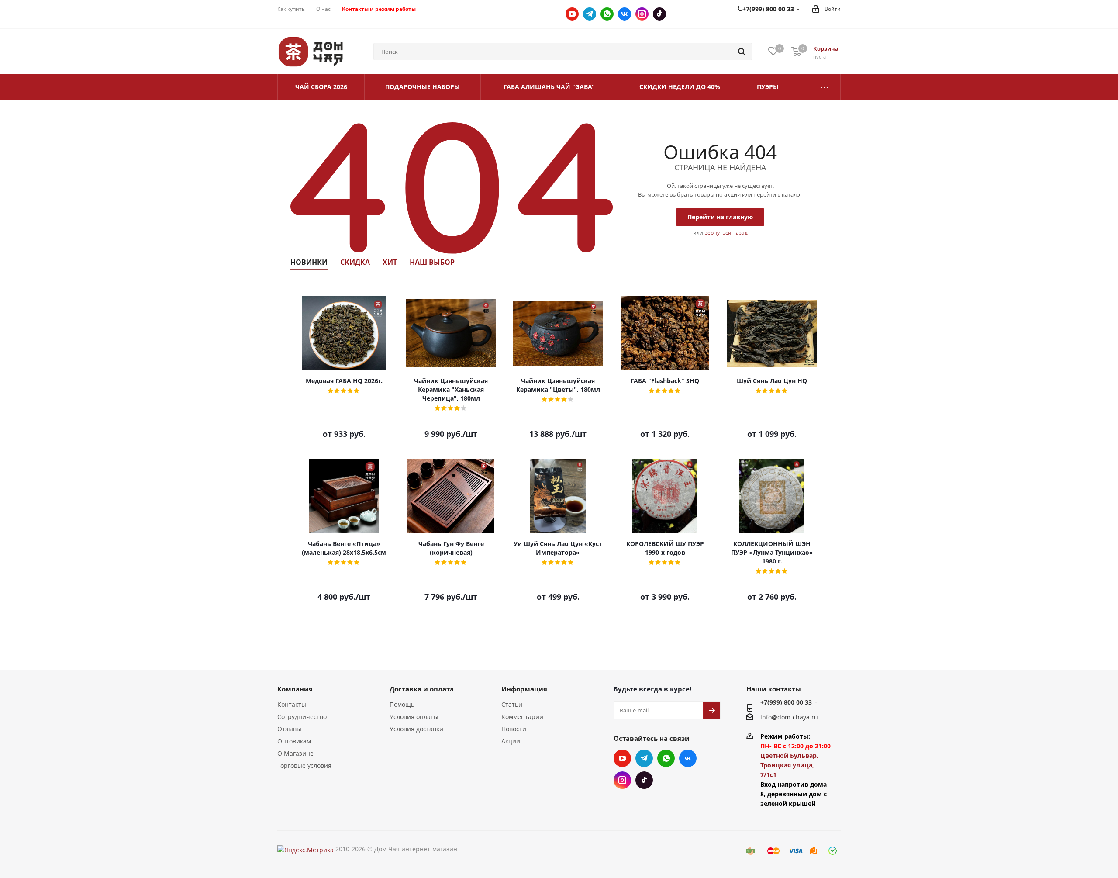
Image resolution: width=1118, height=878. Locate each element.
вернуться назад (726, 232)
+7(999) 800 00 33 (786, 702)
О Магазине (295, 753)
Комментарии (522, 716)
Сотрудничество (302, 716)
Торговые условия (304, 765)
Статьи (511, 704)
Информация (524, 688)
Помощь (402, 704)
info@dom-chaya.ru (789, 717)
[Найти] (741, 51)
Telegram (589, 14)
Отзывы (289, 729)
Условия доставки (416, 729)
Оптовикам (294, 741)
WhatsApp (607, 14)
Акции (510, 741)
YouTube (572, 14)
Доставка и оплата (422, 688)
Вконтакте (624, 14)
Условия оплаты (414, 716)
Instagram (642, 14)
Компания (295, 688)
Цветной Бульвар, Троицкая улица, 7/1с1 (789, 765)
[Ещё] (824, 87)
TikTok (659, 14)
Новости (513, 729)
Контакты (291, 704)
